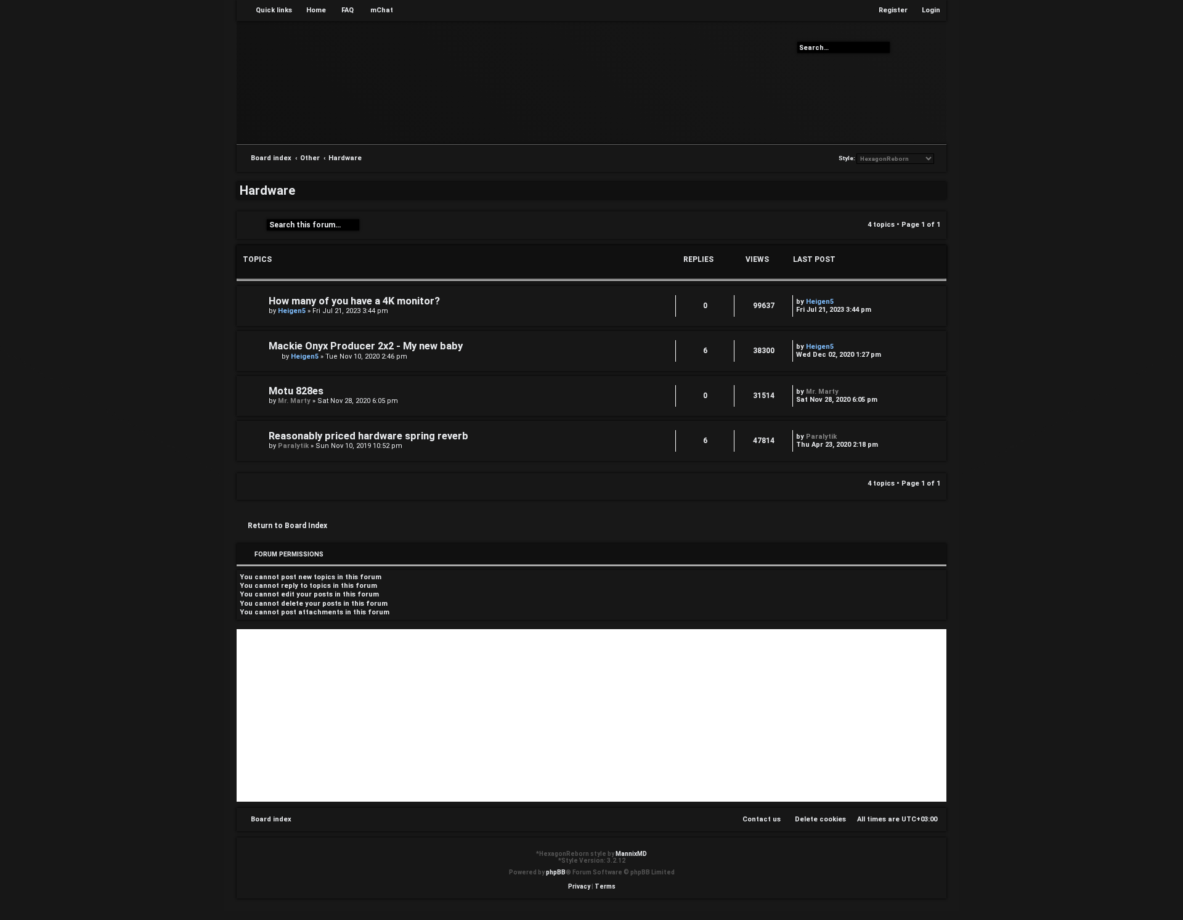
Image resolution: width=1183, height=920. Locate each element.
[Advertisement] (591, 715)
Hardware (267, 190)
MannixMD (631, 853)
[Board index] (591, 82)
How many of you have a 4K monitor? (354, 301)
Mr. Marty (294, 401)
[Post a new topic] (253, 225)
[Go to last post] (839, 302)
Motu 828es (296, 391)
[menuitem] (310, 10)
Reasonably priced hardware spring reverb (368, 436)
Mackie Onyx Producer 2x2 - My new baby (366, 346)
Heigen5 (292, 311)
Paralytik (293, 446)
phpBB (556, 872)
